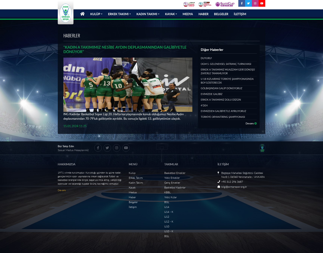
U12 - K (168, 221)
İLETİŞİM (240, 14)
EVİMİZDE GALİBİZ (211, 94)
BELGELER (221, 14)
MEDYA (188, 14)
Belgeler (133, 202)
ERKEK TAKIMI (118, 14)
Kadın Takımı (136, 182)
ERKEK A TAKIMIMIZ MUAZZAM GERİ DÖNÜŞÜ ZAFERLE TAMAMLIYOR (228, 71)
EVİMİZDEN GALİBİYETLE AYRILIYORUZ (223, 111)
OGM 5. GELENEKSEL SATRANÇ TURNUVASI (226, 64)
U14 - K (168, 212)
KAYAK (170, 14)
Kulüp (132, 173)
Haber (132, 197)
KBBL (167, 192)
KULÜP (95, 14)
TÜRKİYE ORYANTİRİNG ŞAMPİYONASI (223, 117)
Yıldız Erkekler (172, 178)
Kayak (132, 187)
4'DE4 (204, 105)
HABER (203, 14)
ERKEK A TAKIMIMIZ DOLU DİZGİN (221, 99)
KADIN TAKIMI (146, 14)
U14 (166, 207)
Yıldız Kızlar (170, 197)
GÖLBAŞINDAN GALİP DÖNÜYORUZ (221, 88)
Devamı (250, 123)
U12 (166, 216)
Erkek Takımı (136, 178)
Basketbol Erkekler (174, 173)
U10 (166, 226)
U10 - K (168, 231)
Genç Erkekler (172, 182)
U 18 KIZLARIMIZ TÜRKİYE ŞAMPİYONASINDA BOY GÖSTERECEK (227, 80)
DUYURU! (206, 58)
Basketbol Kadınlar (175, 187)
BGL (166, 202)
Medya (133, 192)
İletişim (133, 207)
